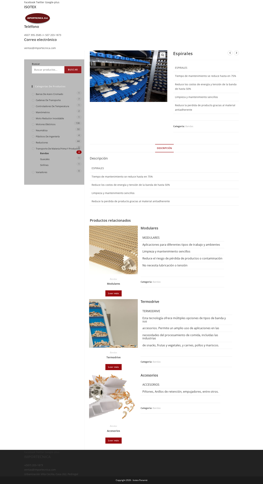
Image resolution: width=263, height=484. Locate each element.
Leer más (113, 293)
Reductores (42, 142)
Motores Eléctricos (45, 124)
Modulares (113, 283)
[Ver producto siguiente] (236, 52)
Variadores (41, 172)
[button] (162, 55)
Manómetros (43, 112)
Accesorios (113, 431)
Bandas (189, 126)
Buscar (36, 63)
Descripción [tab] (164, 148)
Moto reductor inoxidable (50, 118)
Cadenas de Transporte (48, 100)
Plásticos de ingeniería (48, 136)
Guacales (45, 159)
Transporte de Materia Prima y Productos (58, 148)
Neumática (41, 130)
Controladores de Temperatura (52, 106)
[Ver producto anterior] (230, 52)
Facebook (30, 2)
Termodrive (113, 357)
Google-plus (52, 2)
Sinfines (44, 165)
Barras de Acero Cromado (49, 94)
